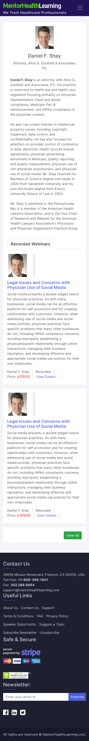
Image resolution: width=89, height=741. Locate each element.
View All (72, 535)
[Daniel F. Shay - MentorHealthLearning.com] (17, 265)
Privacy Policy (57, 616)
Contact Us (30, 608)
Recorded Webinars (30, 244)
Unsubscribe (49, 632)
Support (48, 608)
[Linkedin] (14, 712)
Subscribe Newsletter (20, 632)
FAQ (40, 616)
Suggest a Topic (52, 624)
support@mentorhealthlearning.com (31, 590)
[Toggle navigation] (80, 8)
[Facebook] (5, 712)
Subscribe (77, 697)
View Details (46, 377)
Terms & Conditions (18, 616)
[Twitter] (22, 712)
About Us (10, 608)
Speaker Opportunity (19, 624)
